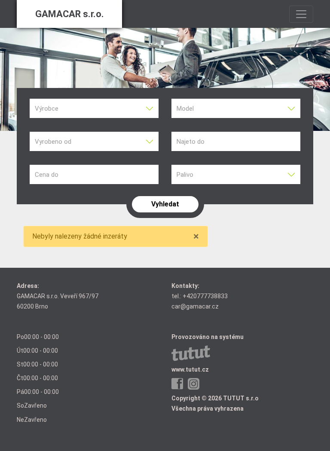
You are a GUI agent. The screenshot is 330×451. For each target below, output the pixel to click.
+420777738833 (205, 296)
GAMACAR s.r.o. (69, 14)
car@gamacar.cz (195, 306)
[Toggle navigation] (301, 14)
